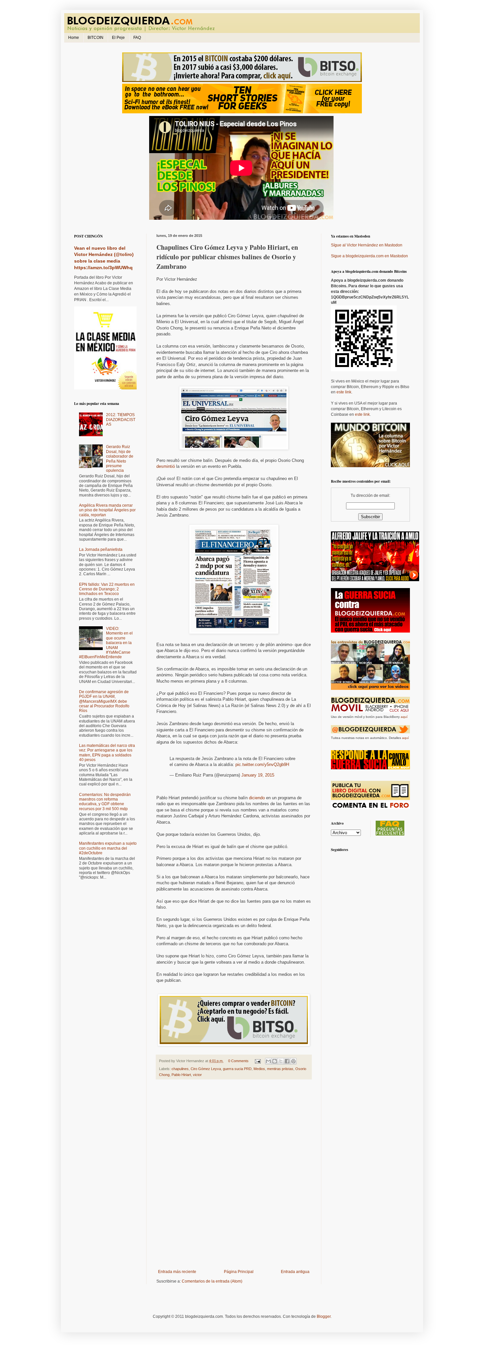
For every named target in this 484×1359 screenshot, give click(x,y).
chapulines (180, 1069)
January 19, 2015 (257, 775)
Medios (259, 1069)
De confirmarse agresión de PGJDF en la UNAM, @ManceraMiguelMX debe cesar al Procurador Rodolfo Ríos (104, 701)
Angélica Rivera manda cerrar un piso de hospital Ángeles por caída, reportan (107, 510)
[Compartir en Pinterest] (293, 1061)
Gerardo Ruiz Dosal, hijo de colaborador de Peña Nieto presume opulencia (119, 458)
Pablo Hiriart (181, 1075)
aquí (404, 717)
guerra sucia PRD (237, 1069)
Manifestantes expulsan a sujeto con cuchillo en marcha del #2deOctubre (108, 848)
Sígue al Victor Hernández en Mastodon (366, 245)
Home (73, 37)
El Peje (118, 37)
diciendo (257, 797)
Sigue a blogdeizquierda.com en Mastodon (369, 256)
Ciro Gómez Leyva (206, 1069)
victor (197, 1075)
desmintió (165, 466)
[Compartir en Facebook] (287, 1061)
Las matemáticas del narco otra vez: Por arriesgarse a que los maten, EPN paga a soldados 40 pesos (107, 752)
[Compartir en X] (281, 1061)
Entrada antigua (295, 1271)
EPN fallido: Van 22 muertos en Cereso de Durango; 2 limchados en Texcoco (107, 589)
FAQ (137, 37)
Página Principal (239, 1271)
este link (343, 392)
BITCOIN (95, 37)
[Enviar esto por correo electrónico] (268, 1061)
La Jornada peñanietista (100, 549)
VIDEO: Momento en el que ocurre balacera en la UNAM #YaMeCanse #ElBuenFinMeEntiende (106, 642)
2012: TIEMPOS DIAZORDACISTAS (120, 419)
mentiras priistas (280, 1069)
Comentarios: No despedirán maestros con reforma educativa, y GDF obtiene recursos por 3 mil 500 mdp (105, 801)
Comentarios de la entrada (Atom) (212, 1281)
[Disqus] (233, 1175)
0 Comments (238, 1061)
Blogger (324, 1316)
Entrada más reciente (177, 1271)
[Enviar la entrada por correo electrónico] (257, 1061)
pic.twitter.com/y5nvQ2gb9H (262, 764)
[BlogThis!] (274, 1061)
